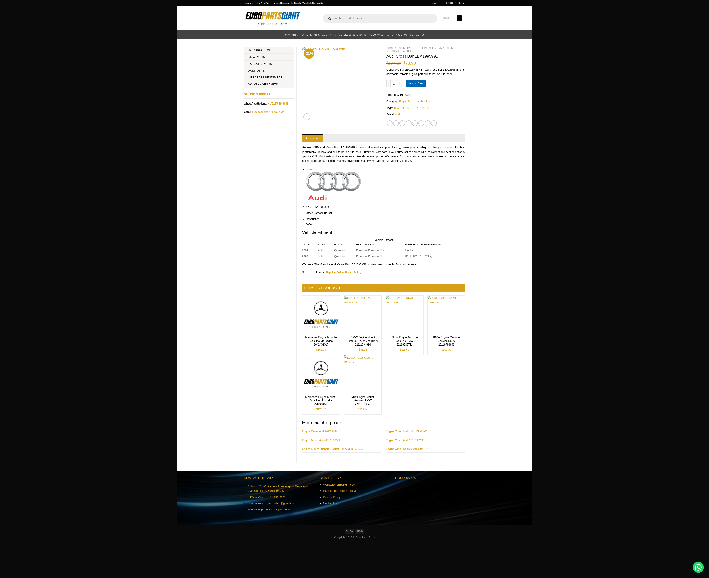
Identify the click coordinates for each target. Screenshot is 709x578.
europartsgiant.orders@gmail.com (275, 503)
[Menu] (246, 34)
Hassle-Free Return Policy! (339, 490)
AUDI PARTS (256, 70)
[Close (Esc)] (180, 545)
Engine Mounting (430, 48)
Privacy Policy (331, 497)
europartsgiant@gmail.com (268, 111)
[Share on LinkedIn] (421, 123)
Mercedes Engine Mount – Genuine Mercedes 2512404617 (321, 400)
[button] (698, 567)
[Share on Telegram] (434, 123)
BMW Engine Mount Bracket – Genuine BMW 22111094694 (363, 341)
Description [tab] (313, 138)
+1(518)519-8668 (278, 103)
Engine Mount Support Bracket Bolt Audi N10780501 (333, 448)
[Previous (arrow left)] (180, 560)
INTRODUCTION (259, 50)
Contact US (417, 35)
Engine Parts (406, 48)
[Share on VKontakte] (415, 123)
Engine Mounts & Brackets (415, 101)
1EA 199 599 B (403, 108)
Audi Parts (329, 35)
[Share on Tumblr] (427, 123)
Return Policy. (353, 272)
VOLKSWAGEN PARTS (263, 84)
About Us (401, 35)
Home (390, 48)
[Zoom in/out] (190, 545)
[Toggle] (292, 50)
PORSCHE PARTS (260, 63)
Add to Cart (416, 83)
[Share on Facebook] (390, 123)
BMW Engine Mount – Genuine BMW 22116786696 (446, 341)
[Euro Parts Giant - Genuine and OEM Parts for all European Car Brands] (272, 18)
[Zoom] (306, 116)
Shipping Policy (334, 272)
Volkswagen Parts (381, 35)
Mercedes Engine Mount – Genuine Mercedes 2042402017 (321, 341)
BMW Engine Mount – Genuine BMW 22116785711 (404, 341)
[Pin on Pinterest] (408, 123)
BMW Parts (291, 35)
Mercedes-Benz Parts (352, 35)
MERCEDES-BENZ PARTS (265, 77)
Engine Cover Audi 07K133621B (321, 431)
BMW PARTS (256, 56)
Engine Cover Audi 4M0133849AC (406, 431)
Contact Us (330, 503)
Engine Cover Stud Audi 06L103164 (407, 448)
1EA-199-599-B (422, 108)
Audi (397, 114)
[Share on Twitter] (396, 123)
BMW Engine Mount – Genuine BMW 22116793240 (363, 400)
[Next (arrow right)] (190, 560)
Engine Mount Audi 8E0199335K (321, 440)
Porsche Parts (310, 35)
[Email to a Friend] (402, 123)
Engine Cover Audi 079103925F (405, 440)
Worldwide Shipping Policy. (339, 484)
